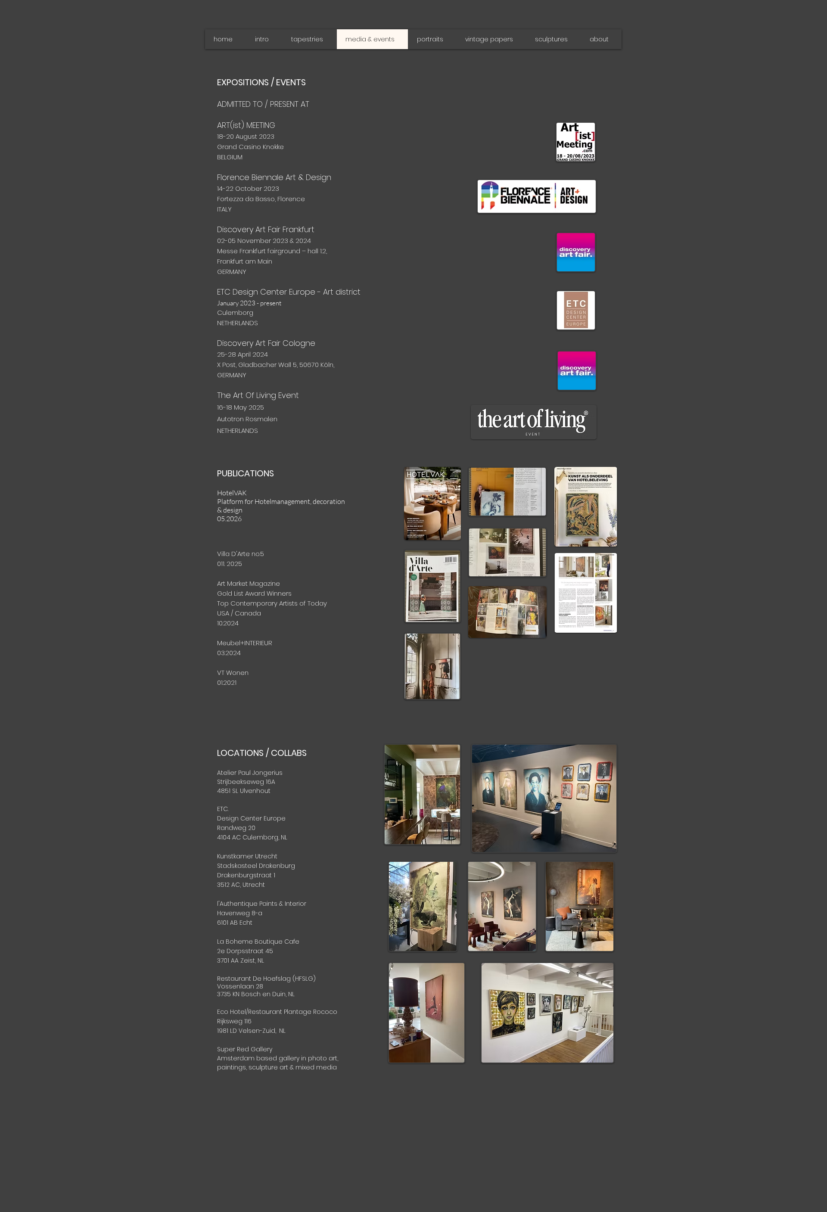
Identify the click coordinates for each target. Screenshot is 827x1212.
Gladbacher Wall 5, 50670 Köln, (286, 364)
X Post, (227, 364)
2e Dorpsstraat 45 (245, 951)
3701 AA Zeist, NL (240, 960)
